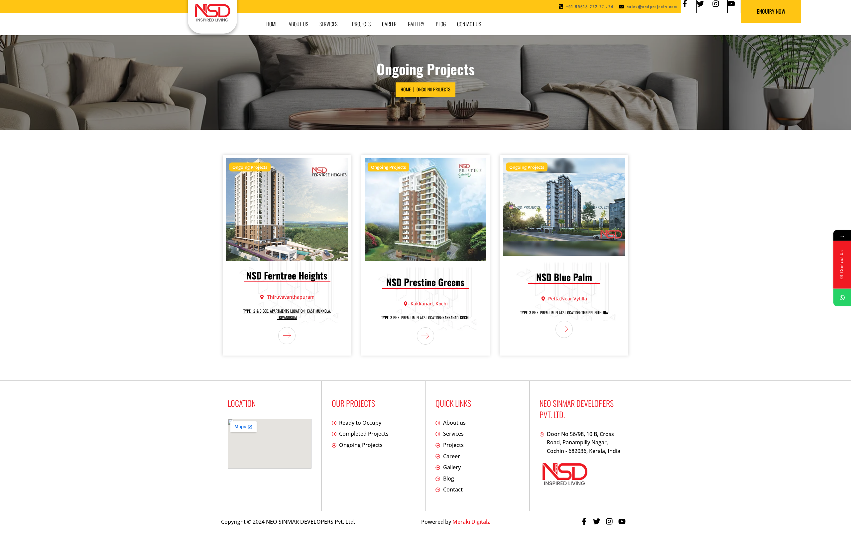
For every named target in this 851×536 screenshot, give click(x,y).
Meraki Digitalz (471, 521)
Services (328, 24)
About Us (298, 24)
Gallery (416, 24)
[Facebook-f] (687, 6)
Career (389, 24)
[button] (330, 24)
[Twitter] (703, 6)
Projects (361, 24)
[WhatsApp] (842, 297)
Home (271, 24)
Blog (441, 24)
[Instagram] (718, 6)
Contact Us (469, 24)
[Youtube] (734, 6)
